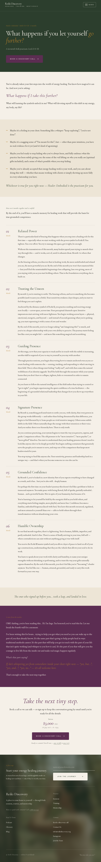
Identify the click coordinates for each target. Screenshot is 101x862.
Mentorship (57, 808)
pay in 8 (66, 743)
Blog (7, 831)
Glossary (9, 827)
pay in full (57, 743)
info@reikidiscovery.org (62, 831)
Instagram (57, 836)
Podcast (9, 822)
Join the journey (70, 776)
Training (56, 803)
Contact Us (57, 827)
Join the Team (58, 840)
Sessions (56, 799)
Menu (91, 5)
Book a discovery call (24, 59)
